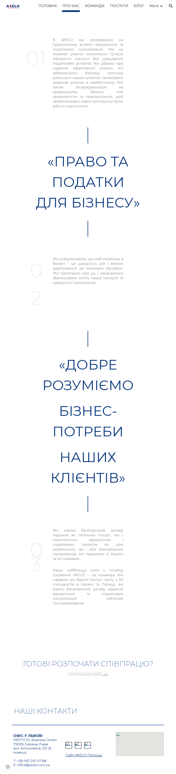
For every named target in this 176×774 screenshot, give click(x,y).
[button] (171, 6)
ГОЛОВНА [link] (48, 6)
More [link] (154, 6)
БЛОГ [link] (139, 6)
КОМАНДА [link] (95, 6)
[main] (36, 55)
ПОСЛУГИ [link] (119, 6)
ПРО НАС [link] (70, 6)
